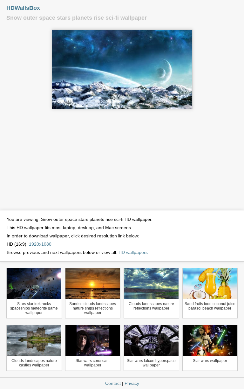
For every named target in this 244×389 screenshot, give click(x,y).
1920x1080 (40, 244)
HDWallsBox (23, 8)
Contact (113, 383)
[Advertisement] (122, 162)
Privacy (132, 383)
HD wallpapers (133, 252)
